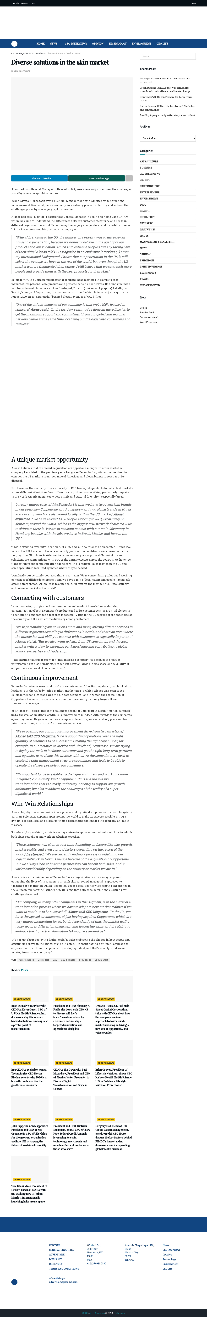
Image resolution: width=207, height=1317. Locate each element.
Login (193, 3)
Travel (144, 279)
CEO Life (162, 43)
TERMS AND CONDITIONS (64, 1268)
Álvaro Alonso (26, 959)
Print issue (85, 959)
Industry (146, 223)
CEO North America (93, 1313)
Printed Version (151, 266)
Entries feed (147, 312)
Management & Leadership (157, 241)
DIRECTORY (56, 1263)
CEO (55, 959)
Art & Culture (149, 161)
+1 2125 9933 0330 (96, 1263)
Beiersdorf (43, 959)
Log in (143, 307)
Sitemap (120, 1313)
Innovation (147, 229)
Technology (118, 43)
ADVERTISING (57, 1254)
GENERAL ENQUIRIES (61, 1249)
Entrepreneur (150, 192)
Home (41, 43)
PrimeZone (147, 260)
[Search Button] (194, 43)
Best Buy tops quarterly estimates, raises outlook (168, 115)
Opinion (98, 43)
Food (143, 204)
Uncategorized (150, 285)
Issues (144, 235)
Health (145, 210)
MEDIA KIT (55, 1259)
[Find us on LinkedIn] (14, 43)
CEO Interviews (76, 43)
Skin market (101, 959)
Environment (141, 43)
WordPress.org (148, 322)
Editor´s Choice (150, 186)
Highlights (147, 217)
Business (146, 167)
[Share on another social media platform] (129, 178)
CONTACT (54, 1245)
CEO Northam (68, 959)
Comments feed (149, 317)
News (53, 43)
